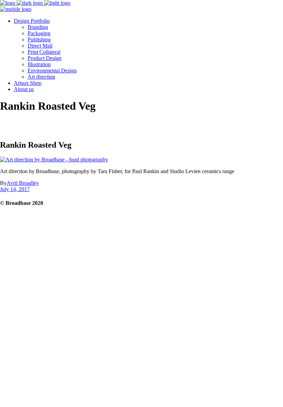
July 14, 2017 (15, 189)
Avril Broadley (23, 183)
